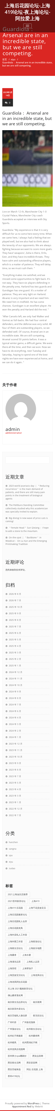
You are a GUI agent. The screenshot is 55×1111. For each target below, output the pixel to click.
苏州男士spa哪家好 (17, 1055)
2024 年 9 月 (15, 691)
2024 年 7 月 (15, 704)
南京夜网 (37, 1002)
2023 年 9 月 (15, 763)
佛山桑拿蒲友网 (15, 995)
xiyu (13, 59)
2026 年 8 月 (15, 593)
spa (11, 855)
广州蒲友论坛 (14, 1028)
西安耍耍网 (32, 1062)
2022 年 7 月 (15, 815)
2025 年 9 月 (15, 613)
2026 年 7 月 (15, 600)
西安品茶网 (37, 1055)
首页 (4, 59)
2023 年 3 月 (15, 795)
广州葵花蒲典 (28, 1022)
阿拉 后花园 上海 (35, 1069)
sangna (12, 848)
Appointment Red (21, 1106)
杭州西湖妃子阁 (29, 1042)
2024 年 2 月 (15, 730)
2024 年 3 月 (15, 724)
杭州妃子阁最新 (15, 1035)
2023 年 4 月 (15, 789)
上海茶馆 (12, 968)
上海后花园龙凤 (15, 928)
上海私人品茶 (33, 961)
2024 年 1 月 (15, 737)
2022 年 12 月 (15, 808)
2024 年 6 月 (15, 711)
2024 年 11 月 (15, 678)
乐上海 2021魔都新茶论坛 (20, 988)
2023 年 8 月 (15, 769)
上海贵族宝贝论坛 (16, 975)
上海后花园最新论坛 (17, 914)
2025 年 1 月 (15, 665)
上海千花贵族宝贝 (37, 907)
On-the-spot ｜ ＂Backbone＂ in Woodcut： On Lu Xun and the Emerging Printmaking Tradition (26, 540)
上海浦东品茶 (14, 961)
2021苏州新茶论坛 (17, 901)
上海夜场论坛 (35, 941)
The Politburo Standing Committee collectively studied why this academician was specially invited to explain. (27, 508)
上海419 (35, 901)
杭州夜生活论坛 (34, 1028)
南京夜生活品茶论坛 (17, 1002)
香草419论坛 (14, 1076)
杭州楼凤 (12, 1042)
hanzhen (13, 842)
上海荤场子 (27, 968)
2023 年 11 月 (15, 750)
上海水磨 (26, 954)
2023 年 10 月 (15, 756)
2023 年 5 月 (15, 782)
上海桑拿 (12, 954)
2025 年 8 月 (15, 619)
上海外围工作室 (15, 941)
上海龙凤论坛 (37, 975)
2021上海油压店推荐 (18, 894)
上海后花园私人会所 (17, 921)
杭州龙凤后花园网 (16, 1049)
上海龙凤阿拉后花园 (17, 981)
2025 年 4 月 (15, 645)
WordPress (33, 1103)
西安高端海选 (14, 1069)
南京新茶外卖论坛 (16, 1008)
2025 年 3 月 (15, 652)
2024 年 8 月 (15, 698)
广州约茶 (12, 1022)
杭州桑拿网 (34, 1035)
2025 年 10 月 (15, 606)
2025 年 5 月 (15, 639)
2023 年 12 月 (15, 743)
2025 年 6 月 (15, 632)
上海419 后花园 (15, 907)
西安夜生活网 (14, 1062)
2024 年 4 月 (15, 717)
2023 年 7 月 (15, 776)
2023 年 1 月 (15, 802)
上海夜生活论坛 (15, 948)
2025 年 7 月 (15, 626)
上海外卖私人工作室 (17, 934)
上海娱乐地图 (35, 948)
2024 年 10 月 (15, 685)
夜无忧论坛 (38, 1015)
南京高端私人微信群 (17, 1015)
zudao (12, 868)
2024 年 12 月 (15, 672)
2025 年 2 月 (15, 658)
